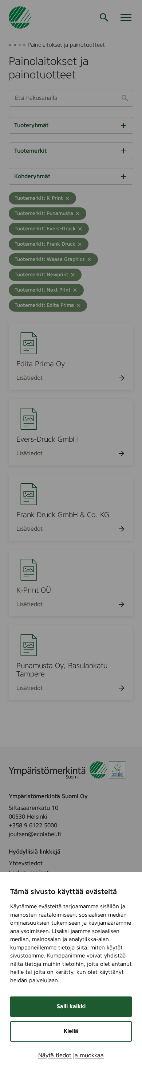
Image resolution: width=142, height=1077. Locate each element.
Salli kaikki (71, 1006)
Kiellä (71, 1031)
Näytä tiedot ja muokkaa (71, 1055)
